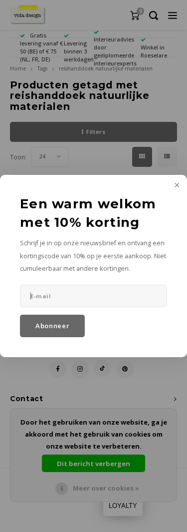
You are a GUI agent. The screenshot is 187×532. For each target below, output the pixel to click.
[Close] (176, 186)
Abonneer (52, 325)
